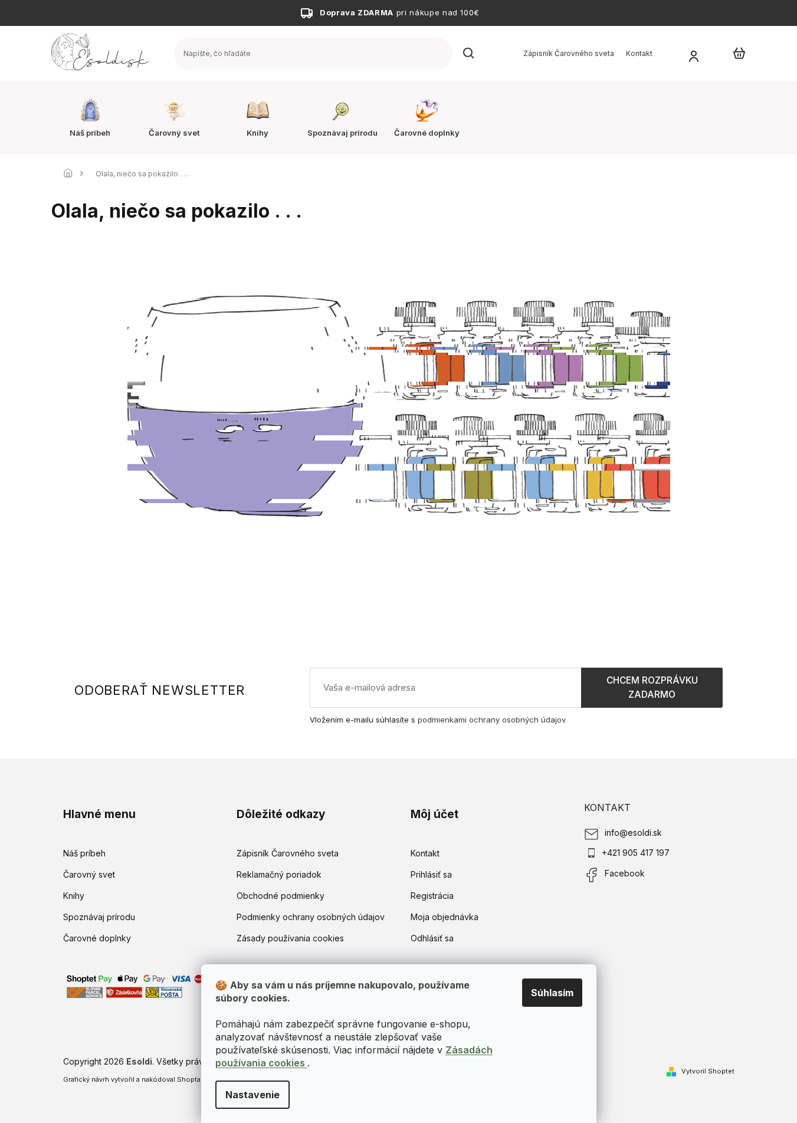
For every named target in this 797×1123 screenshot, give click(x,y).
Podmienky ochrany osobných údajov (311, 917)
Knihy (73, 896)
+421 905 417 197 (636, 853)
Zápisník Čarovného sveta (568, 53)
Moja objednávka (444, 917)
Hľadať (469, 53)
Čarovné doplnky (97, 938)
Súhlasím (552, 993)
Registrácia (432, 896)
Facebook (625, 873)
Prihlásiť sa (431, 874)
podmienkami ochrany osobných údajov (492, 719)
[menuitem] (90, 118)
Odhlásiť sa (432, 938)
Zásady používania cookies (290, 938)
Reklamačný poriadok (279, 874)
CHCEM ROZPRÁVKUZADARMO (652, 687)
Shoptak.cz (195, 1079)
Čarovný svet (89, 874)
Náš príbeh (84, 853)
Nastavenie (252, 1095)
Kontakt (639, 53)
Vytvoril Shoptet (707, 1071)
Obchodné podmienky (280, 896)
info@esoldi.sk (633, 833)
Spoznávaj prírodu (99, 917)
